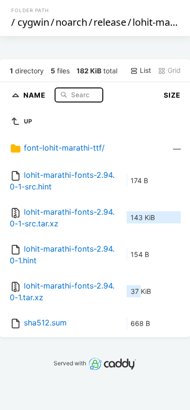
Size (172, 95)
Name (35, 94)
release (110, 22)
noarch (71, 22)
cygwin (33, 22)
